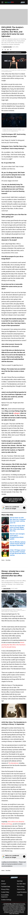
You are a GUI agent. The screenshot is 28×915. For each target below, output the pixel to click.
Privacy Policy (5, 889)
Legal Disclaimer (22, 892)
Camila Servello (7, 47)
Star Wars (8, 560)
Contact (3, 884)
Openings (20, 881)
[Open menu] (2, 2)
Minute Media (8, 903)
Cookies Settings (6, 899)
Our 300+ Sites (21, 884)
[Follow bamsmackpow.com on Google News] (24, 508)
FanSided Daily (5, 886)
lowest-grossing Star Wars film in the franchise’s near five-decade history (13, 645)
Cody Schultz (6, 588)
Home (2, 560)
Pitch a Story (20, 886)
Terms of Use (21, 889)
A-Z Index (20, 895)
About (3, 881)
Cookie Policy (5, 892)
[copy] (11, 50)
